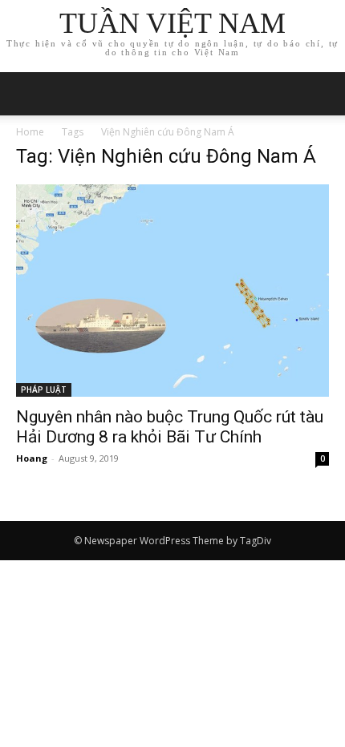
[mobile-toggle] (27, 93)
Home (30, 132)
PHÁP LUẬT (44, 389)
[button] (322, 93)
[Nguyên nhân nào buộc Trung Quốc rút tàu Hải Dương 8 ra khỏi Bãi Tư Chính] (172, 290)
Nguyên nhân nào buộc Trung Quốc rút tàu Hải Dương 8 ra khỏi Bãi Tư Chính (169, 426)
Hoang (31, 458)
